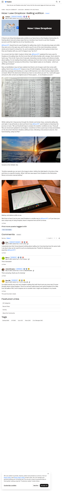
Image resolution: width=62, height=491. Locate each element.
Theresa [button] (26, 18)
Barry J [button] (7, 257)
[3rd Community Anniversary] (24, 16)
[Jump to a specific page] (59, 238)
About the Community (9, 313)
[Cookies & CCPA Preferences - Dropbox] (26, 480)
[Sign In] (59, 2)
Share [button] (28, 320)
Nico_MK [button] (7, 280)
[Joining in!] (21, 257)
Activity (5, 309)
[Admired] (23, 257)
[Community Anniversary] (20, 280)
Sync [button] (20, 320)
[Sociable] (26, 16)
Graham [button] (7, 16)
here (42, 5)
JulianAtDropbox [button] (10, 269)
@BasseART (5, 45)
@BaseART (36, 124)
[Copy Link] (29, 18)
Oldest (8, 238)
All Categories (6, 303)
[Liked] (29, 269)
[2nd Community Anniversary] (19, 257)
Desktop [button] (5, 320)
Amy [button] (6, 242)
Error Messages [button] (38, 320)
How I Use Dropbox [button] (6, 229)
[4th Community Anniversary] (22, 242)
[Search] (56, 2)
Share (4, 223)
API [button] (13, 320)
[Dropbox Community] (8, 1)
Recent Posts (6, 306)
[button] (3, 17)
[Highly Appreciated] (29, 16)
